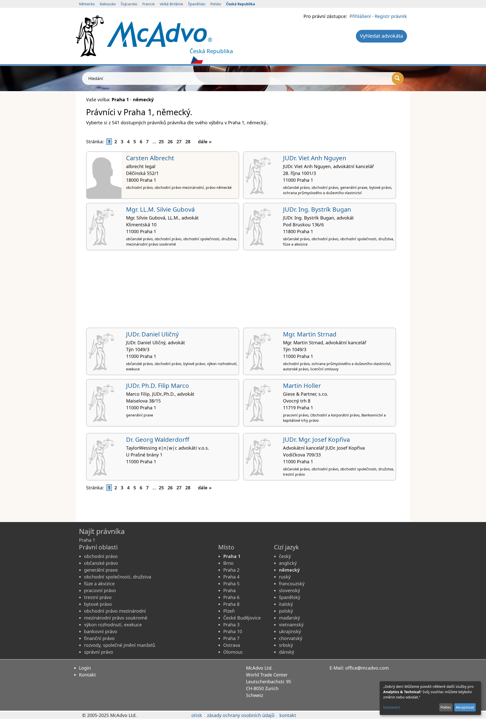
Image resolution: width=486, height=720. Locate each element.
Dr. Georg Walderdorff (157, 439)
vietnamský (291, 625)
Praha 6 (231, 597)
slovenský (289, 590)
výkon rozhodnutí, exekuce (113, 625)
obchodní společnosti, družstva (117, 577)
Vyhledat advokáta (381, 35)
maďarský (289, 618)
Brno (228, 563)
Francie (148, 4)
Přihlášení (360, 16)
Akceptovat (465, 707)
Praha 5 (231, 584)
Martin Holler (302, 385)
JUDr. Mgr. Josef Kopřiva (316, 439)
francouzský (292, 584)
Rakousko (108, 4)
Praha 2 (231, 570)
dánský (286, 652)
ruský (285, 577)
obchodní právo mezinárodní (115, 611)
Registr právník (391, 16)
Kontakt (87, 675)
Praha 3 (231, 625)
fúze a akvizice (99, 584)
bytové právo (98, 604)
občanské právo (101, 563)
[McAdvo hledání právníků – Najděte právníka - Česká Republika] (159, 34)
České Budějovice (242, 618)
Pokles (445, 707)
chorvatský (290, 638)
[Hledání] (398, 78)
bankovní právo (100, 631)
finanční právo (99, 638)
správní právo (98, 652)
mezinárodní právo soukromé (115, 618)
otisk (196, 715)
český (285, 556)
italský (286, 604)
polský (286, 611)
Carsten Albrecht (150, 158)
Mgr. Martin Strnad (309, 334)
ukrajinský (290, 631)
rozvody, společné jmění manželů (119, 645)
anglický (288, 563)
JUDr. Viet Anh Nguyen (314, 158)
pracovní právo (100, 590)
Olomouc (233, 652)
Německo (87, 4)
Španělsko (196, 4)
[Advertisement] (238, 290)
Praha (229, 590)
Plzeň (229, 611)
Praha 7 (231, 638)
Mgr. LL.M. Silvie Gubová (160, 209)
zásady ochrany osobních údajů (240, 715)
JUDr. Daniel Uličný (152, 334)
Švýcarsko (129, 4)
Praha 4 (231, 577)
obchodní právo (101, 556)
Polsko (215, 4)
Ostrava (231, 645)
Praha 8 (231, 604)
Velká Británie (171, 4)
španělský (289, 597)
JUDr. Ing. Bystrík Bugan (317, 209)
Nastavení (391, 707)
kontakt (287, 715)
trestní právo (98, 597)
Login (85, 668)
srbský (286, 645)
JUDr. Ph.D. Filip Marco (157, 385)
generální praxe (101, 570)
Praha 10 (232, 631)
